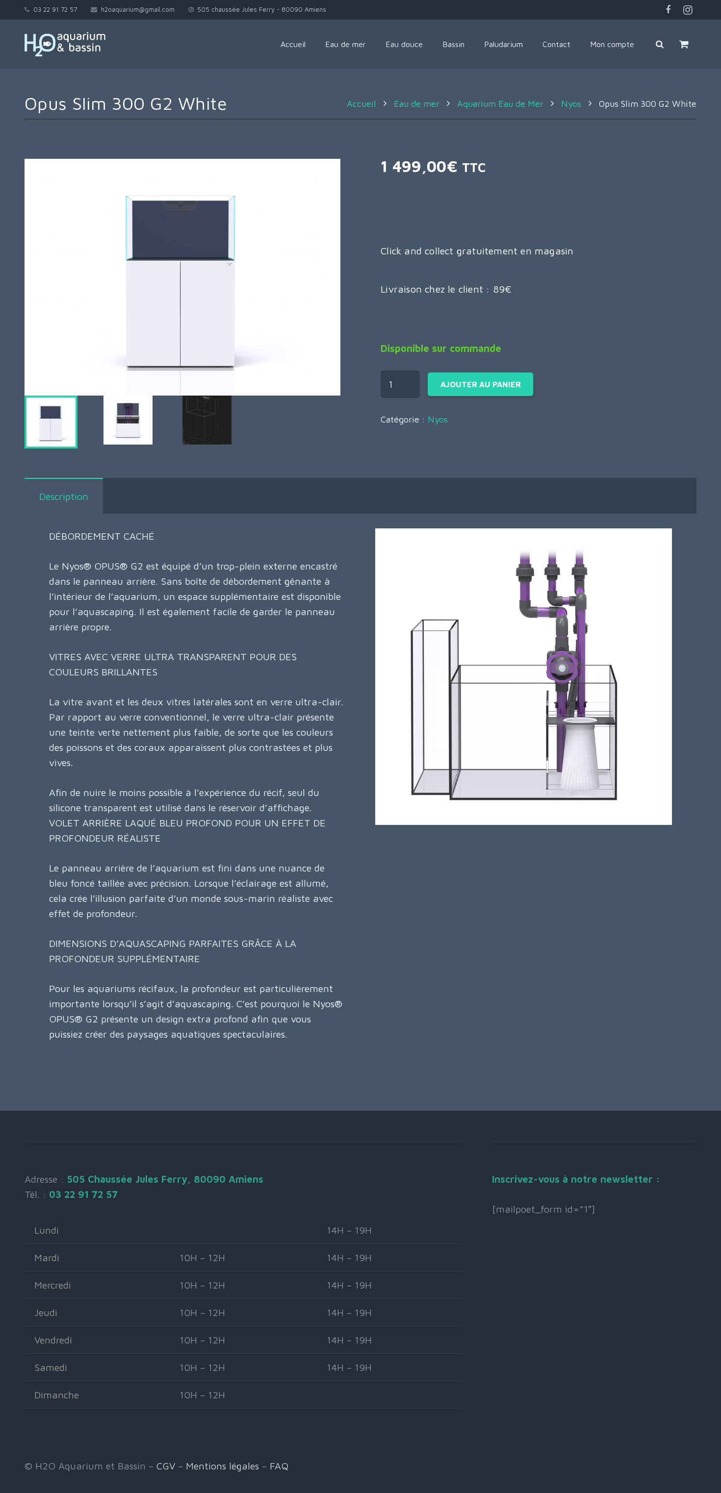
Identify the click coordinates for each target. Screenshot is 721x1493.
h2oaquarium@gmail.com (138, 9)
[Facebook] (668, 10)
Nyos (571, 104)
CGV (165, 1465)
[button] (320, 178)
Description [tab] (63, 496)
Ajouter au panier (480, 384)
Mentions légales (222, 1465)
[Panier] (683, 44)
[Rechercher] (659, 44)
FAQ (279, 1465)
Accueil (361, 104)
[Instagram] (687, 10)
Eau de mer (416, 104)
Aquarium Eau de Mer (500, 104)
